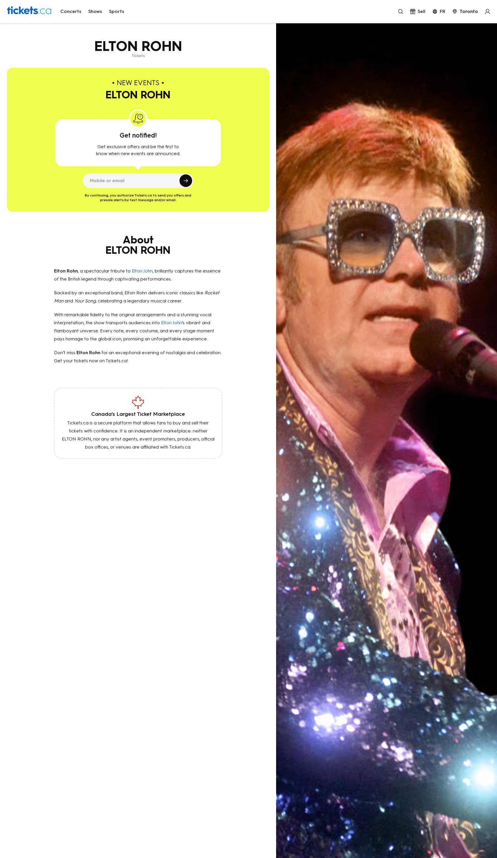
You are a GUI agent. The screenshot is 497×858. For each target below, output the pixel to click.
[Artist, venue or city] (400, 11)
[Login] (487, 11)
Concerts (70, 11)
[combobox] (465, 11)
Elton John (142, 271)
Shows (95, 11)
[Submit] (185, 180)
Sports (116, 11)
